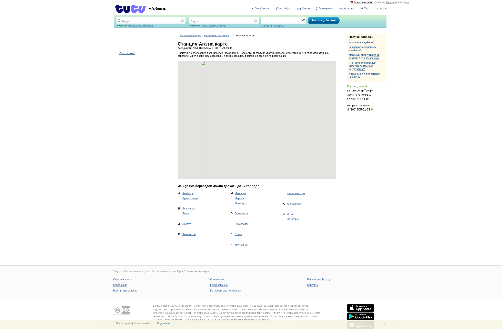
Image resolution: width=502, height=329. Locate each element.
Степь (238, 234)
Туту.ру (117, 271)
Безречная (188, 208)
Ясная (290, 214)
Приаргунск (241, 223)
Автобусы (285, 8)
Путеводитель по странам (225, 290)
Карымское (189, 234)
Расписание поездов (190, 35)
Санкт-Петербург (145, 25)
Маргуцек (240, 193)
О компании (217, 279)
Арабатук (187, 193)
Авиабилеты (262, 8)
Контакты (312, 284)
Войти (378, 2)
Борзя (185, 213)
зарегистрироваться (397, 2)
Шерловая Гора (296, 193)
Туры (367, 8)
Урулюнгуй (241, 244)
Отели (306, 8)
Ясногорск (293, 219)
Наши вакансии (219, 284)
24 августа (278, 25)
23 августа (266, 25)
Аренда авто (347, 8)
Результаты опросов (125, 290)
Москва (131, 25)
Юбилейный (294, 203)
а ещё (380, 8)
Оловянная (241, 213)
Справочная (120, 284)
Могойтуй (240, 203)
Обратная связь (122, 279)
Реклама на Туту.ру (318, 279)
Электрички (326, 8)
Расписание (127, 53)
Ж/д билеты (157, 9)
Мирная (239, 198)
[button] (257, 117)
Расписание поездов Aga (216, 35)
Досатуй (187, 223)
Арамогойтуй (190, 198)
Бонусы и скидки (363, 2)
